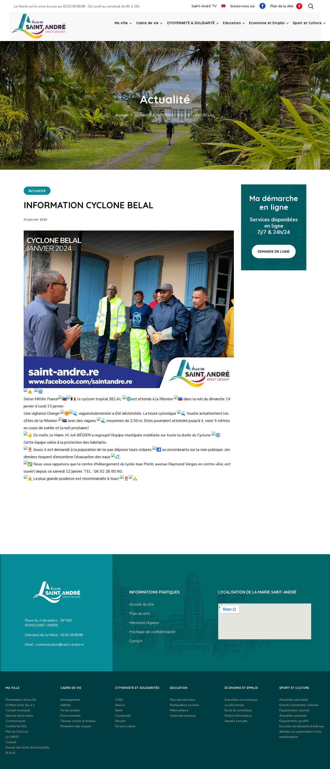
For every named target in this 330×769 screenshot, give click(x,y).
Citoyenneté (123, 716)
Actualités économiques (241, 700)
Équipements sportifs (294, 721)
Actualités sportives (293, 716)
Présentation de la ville (21, 700)
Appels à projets (236, 721)
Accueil (122, 115)
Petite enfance (179, 710)
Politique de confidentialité (152, 632)
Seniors (120, 705)
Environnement (70, 716)
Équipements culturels (294, 710)
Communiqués (16, 721)
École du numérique (238, 710)
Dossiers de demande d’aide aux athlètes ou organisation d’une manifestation (301, 731)
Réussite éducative (182, 700)
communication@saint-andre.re (60, 644)
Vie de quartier (70, 710)
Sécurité (120, 721)
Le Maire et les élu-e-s (20, 705)
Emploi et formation (238, 716)
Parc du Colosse (17, 732)
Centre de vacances (183, 716)
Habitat (65, 705)
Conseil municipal (18, 710)
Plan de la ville (283, 6)
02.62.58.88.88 (74, 6)
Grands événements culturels (299, 705)
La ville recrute (234, 705)
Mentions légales (144, 622)
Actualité (143, 115)
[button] (310, 6)
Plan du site (139, 613)
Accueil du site (141, 604)
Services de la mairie (19, 716)
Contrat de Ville (16, 726)
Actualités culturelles (293, 700)
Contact (136, 641)
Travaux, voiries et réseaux (77, 721)
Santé (118, 710)
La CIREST (12, 737)
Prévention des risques (75, 726)
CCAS (119, 700)
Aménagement (70, 700)
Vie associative (125, 726)
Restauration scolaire (184, 705)
